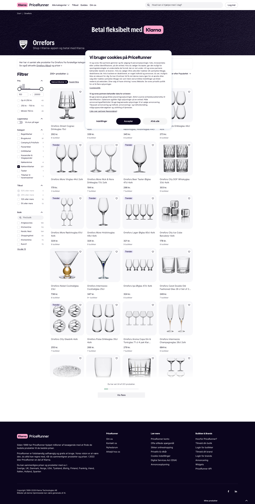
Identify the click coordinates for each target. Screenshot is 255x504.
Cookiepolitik (95, 88)
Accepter (128, 121)
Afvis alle (155, 121)
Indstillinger (101, 121)
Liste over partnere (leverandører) (103, 111)
